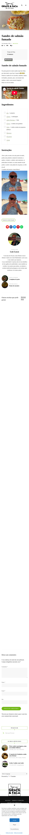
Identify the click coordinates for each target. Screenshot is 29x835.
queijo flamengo (11, 120)
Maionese (9, 133)
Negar (14, 824)
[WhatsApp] (21, 227)
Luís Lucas (14, 252)
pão (8, 113)
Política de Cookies (9, 832)
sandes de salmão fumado (8, 220)
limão (8, 127)
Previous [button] (23, 297)
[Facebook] (11, 227)
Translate (13, 776)
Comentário (5, 666)
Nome (3, 682)
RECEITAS (15, 43)
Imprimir (9, 59)
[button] (14, 805)
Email (3, 691)
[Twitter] (14, 227)
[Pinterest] (18, 227)
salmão (8, 116)
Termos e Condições (18, 800)
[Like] (7, 227)
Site (2, 699)
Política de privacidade (18, 832)
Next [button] (22, 299)
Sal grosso (9, 136)
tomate (8, 123)
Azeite (8, 140)
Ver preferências (14, 829)
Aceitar (14, 820)
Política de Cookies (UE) (14, 803)
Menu (25, 5)
